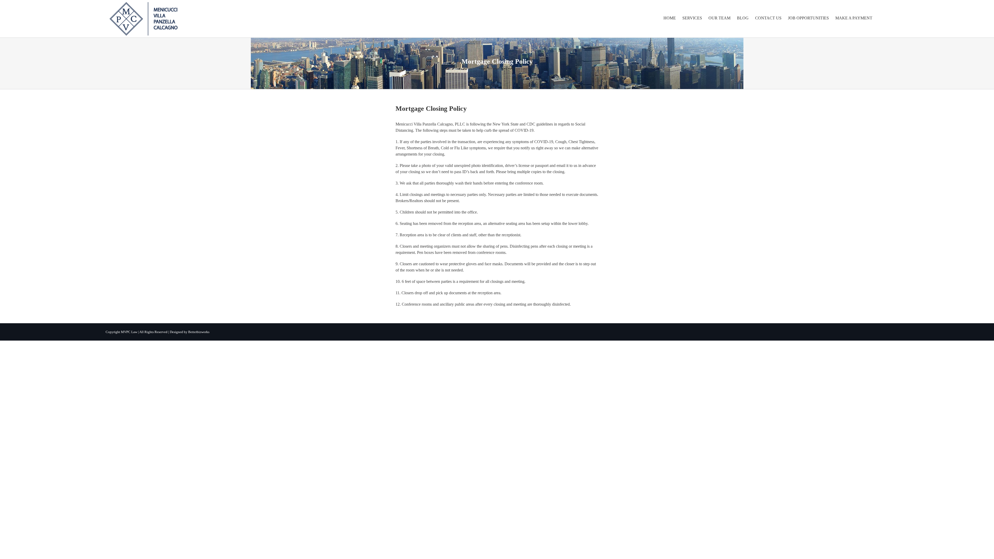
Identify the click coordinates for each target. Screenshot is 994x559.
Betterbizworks (198, 332)
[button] (880, 18)
